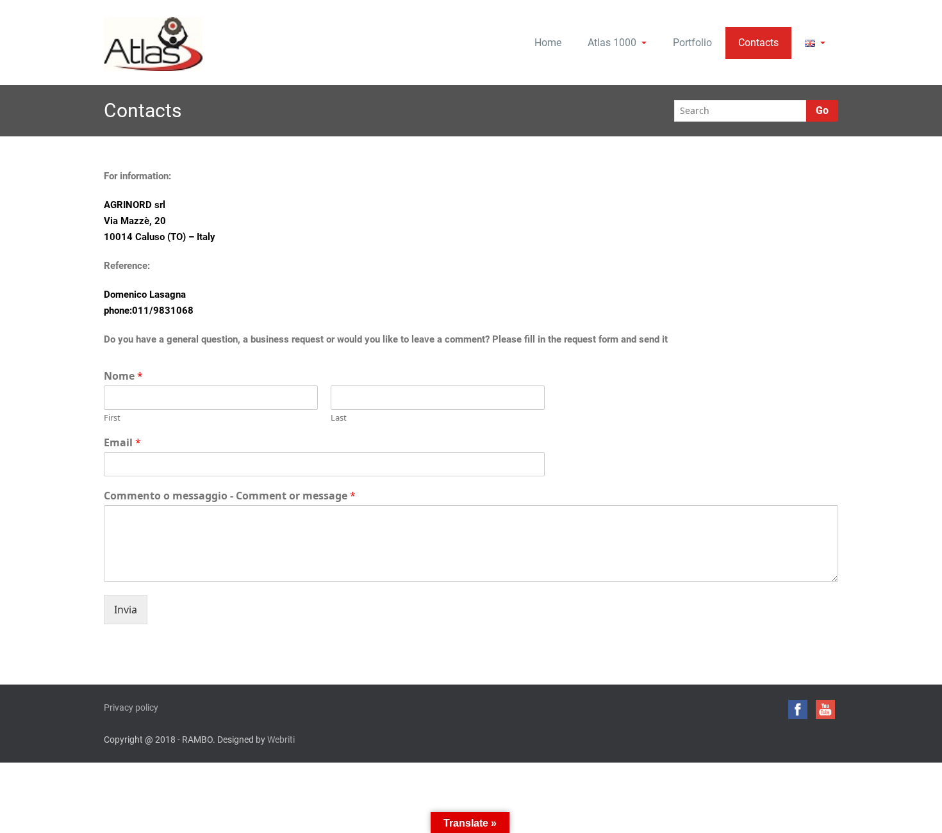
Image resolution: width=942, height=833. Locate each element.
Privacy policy (131, 707)
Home (547, 42)
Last (339, 417)
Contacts (758, 42)
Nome (123, 376)
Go (822, 110)
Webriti (281, 739)
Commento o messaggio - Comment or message (230, 496)
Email (122, 442)
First (112, 417)
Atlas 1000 (612, 42)
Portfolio (692, 42)
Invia (125, 610)
